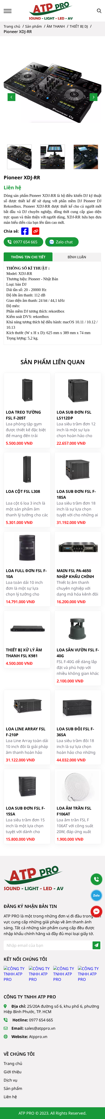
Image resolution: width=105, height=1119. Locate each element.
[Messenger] (96, 911)
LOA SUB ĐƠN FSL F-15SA (25, 811)
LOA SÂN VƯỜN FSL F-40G (78, 652)
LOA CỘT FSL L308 (23, 491)
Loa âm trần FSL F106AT (74, 811)
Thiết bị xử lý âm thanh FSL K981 (24, 652)
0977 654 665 (25, 242)
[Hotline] (96, 879)
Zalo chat (64, 242)
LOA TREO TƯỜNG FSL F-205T (23, 415)
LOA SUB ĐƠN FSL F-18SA (76, 494)
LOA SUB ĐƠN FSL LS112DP (74, 415)
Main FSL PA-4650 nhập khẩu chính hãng (75, 573)
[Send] (96, 945)
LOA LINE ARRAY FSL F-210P (25, 731)
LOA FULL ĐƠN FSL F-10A (26, 573)
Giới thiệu (12, 1071)
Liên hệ (10, 1096)
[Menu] (7, 11)
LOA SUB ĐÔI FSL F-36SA (75, 731)
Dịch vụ (10, 1080)
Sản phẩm (13, 1088)
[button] (11, 97)
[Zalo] (96, 895)
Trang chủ (13, 1063)
